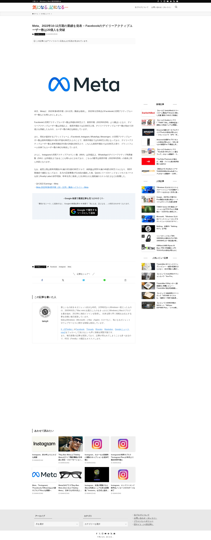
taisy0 (45, 321)
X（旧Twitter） (67, 329)
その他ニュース (39, 34)
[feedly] (170, 1)
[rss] (174, 1)
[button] (42, 280)
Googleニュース (122, 329)
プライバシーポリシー (143, 521)
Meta (69, 267)
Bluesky (98, 329)
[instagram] (164, 1)
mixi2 (63, 332)
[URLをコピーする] (125, 280)
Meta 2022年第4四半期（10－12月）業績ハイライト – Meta (62, 187)
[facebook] (158, 1)
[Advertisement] (83, 53)
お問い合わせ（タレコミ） (145, 518)
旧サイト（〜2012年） (144, 524)
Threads (90, 329)
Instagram (62, 267)
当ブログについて (141, 515)
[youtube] (167, 1)
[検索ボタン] (176, 7)
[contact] (177, 1)
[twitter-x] (161, 1)
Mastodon (108, 329)
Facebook (53, 267)
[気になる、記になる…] (50, 7)
